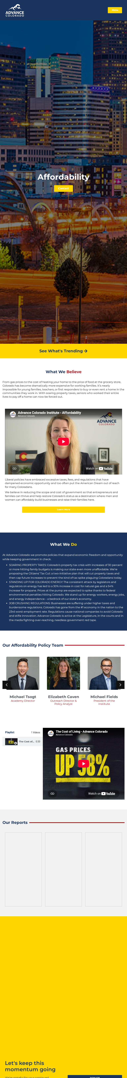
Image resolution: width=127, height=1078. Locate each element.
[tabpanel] (84, 764)
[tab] (22, 741)
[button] (120, 685)
